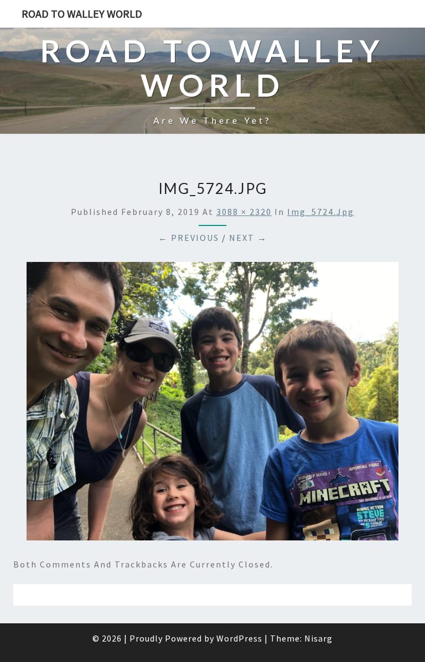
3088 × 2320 (244, 211)
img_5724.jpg (320, 211)
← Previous (188, 237)
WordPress (239, 638)
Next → (248, 237)
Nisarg (318, 638)
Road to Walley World (82, 13)
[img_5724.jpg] (212, 404)
